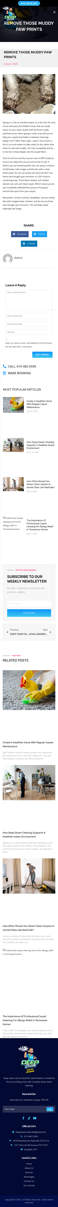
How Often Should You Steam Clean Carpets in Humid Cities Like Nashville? (41, 484)
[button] (20, 234)
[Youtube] (34, 1118)
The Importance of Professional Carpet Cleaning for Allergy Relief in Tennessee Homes (25, 1020)
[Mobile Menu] (54, 12)
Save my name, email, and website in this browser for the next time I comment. (28, 345)
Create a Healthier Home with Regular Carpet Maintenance (39, 404)
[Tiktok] (29, 1118)
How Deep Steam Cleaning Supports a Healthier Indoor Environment (40, 445)
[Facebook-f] (23, 1118)
